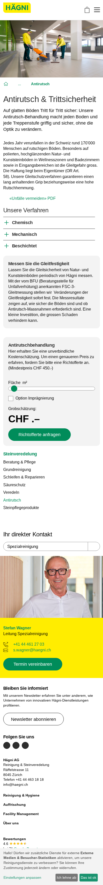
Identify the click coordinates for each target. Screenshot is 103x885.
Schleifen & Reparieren (24, 477)
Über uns (11, 823)
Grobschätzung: (22, 409)
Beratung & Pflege (19, 462)
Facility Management (21, 814)
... (19, 84)
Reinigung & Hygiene (21, 795)
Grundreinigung (17, 469)
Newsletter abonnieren (33, 719)
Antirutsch (12, 500)
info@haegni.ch (15, 784)
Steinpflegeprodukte (21, 508)
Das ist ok (88, 877)
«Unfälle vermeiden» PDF (33, 198)
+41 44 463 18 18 (30, 779)
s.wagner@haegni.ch (32, 650)
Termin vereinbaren (33, 664)
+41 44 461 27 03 (28, 644)
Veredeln (11, 492)
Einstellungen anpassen (22, 877)
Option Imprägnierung (34, 398)
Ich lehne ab (66, 877)
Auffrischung (14, 805)
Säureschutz (14, 485)
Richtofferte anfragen (39, 434)
